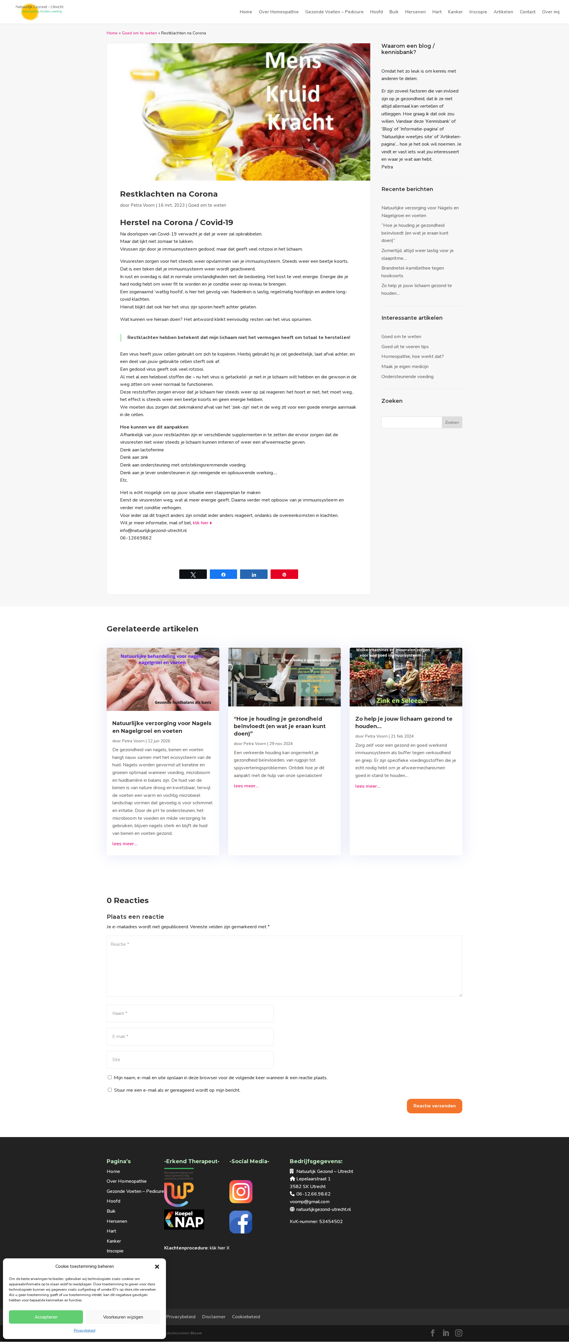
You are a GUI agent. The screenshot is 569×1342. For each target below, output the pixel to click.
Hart (437, 12)
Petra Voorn (143, 205)
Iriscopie (478, 12)
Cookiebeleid (246, 1317)
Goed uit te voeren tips (405, 346)
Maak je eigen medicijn (405, 366)
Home (246, 12)
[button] (157, 1267)
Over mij (551, 12)
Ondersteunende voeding (407, 376)
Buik (394, 12)
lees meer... (125, 843)
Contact (528, 12)
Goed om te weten (139, 33)
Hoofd (376, 12)
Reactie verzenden (434, 1106)
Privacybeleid (84, 1330)
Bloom (196, 1333)
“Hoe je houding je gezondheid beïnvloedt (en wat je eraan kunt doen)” (414, 233)
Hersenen (415, 12)
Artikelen (503, 12)
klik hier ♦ (202, 523)
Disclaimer (214, 1317)
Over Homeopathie (279, 12)
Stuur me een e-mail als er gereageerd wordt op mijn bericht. (177, 1090)
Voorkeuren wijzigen (123, 1317)
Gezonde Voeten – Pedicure (334, 12)
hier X (223, 1248)
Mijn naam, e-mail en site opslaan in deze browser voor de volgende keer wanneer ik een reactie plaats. (220, 1077)
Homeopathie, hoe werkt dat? (412, 356)
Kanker (455, 12)
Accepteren (46, 1317)
